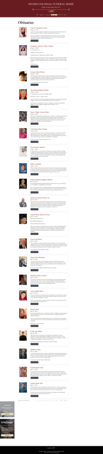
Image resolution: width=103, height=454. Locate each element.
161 (64, 400)
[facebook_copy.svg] (54, 448)
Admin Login (57, 452)
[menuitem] (37, 14)
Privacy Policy (46, 452)
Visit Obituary (34, 40)
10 (56, 400)
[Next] (67, 400)
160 (61, 400)
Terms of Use (52, 452)
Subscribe (7, 414)
